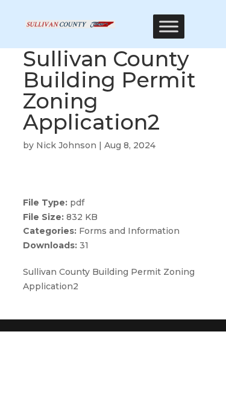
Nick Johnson (66, 145)
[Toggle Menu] (168, 26)
